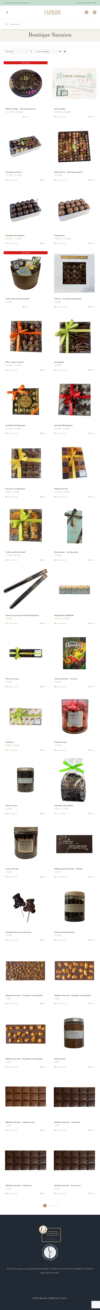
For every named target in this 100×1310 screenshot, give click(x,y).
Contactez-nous (57, 1268)
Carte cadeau (60, 109)
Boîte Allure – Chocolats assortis (68, 172)
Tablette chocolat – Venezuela (67, 1122)
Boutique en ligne (40, 1268)
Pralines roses (60, 742)
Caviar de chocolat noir (64, 932)
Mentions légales (74, 1268)
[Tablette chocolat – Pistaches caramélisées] (26, 970)
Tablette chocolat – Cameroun (18, 1185)
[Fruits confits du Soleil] (26, 527)
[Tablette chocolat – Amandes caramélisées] (74, 970)
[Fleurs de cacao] (26, 653)
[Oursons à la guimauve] (26, 463)
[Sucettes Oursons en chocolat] (26, 907)
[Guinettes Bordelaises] (26, 210)
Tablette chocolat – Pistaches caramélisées (24, 995)
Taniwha (63, 1298)
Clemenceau (59, 235)
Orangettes (59, 362)
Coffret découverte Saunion (17, 299)
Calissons (9, 742)
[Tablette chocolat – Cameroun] (26, 1160)
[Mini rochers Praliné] (26, 337)
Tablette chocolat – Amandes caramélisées (72, 995)
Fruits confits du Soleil (15, 552)
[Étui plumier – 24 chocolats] (74, 527)
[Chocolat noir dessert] (74, 780)
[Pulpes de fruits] (74, 463)
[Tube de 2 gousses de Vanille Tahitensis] (26, 590)
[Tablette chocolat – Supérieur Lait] (26, 1097)
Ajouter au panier (61, 560)
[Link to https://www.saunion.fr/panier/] (94, 12)
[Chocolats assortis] (26, 147)
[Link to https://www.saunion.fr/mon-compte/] (86, 12)
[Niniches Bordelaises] (74, 400)
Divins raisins (11, 805)
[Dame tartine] (74, 1033)
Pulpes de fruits (61, 489)
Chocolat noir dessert (63, 805)
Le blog (28, 1268)
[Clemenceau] (74, 210)
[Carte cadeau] (74, 83)
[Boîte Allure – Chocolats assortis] (74, 147)
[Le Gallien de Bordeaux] (26, 400)
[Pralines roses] (74, 717)
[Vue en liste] (64, 51)
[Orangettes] (74, 337)
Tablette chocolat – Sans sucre (67, 1185)
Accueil (10, 1268)
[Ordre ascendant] (31, 51)
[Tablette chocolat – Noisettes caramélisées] (26, 1033)
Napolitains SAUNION (64, 615)
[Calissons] (26, 716)
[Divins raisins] (26, 780)
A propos (19, 1268)
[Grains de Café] (26, 843)
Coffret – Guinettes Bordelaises (68, 299)
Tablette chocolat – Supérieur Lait (20, 1122)
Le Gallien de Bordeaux (15, 425)
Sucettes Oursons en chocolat (18, 932)
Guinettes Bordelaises (15, 235)
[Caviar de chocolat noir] (74, 907)
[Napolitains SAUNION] (74, 590)
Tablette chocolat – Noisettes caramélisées (24, 1059)
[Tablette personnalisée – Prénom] (74, 843)
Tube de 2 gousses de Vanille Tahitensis (22, 615)
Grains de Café (11, 869)
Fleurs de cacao (12, 679)
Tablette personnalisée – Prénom (68, 869)
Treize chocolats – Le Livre (65, 679)
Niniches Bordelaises (63, 425)
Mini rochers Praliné (14, 362)
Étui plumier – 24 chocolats (66, 552)
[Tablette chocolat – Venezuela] (74, 1097)
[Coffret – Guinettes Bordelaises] (74, 273)
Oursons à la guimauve (15, 489)
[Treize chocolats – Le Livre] (74, 653)
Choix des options (61, 117)
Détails (26, 117)
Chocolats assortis (13, 172)
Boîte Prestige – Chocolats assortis (20, 109)
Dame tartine (60, 1059)
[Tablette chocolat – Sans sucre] (74, 1160)
